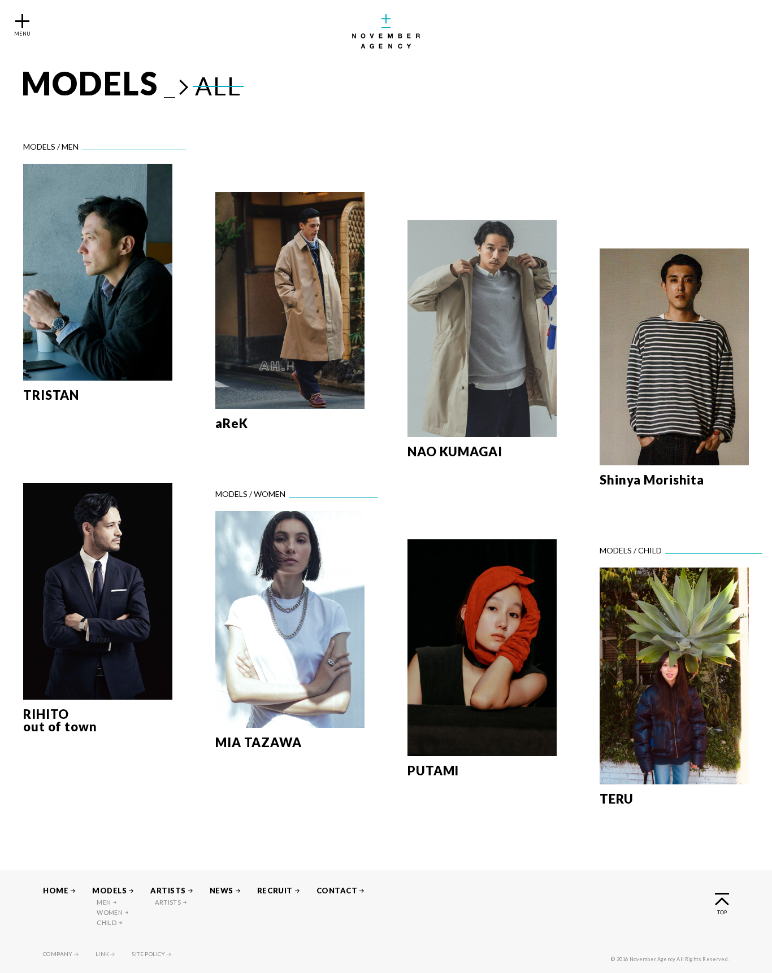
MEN (104, 902)
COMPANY (58, 954)
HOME (55, 891)
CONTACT (337, 891)
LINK (103, 954)
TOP (722, 912)
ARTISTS (168, 891)
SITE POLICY (148, 954)
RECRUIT (275, 891)
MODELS (109, 891)
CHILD (106, 922)
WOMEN (110, 912)
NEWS (221, 891)
